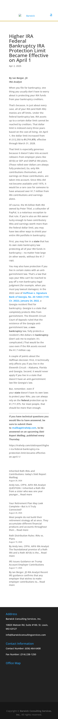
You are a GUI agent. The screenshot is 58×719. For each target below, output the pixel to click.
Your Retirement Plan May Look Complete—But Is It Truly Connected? (26, 506)
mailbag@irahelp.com (24, 427)
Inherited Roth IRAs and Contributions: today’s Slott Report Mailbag (27, 474)
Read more (26, 494)
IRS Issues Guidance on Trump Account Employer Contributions (26, 563)
